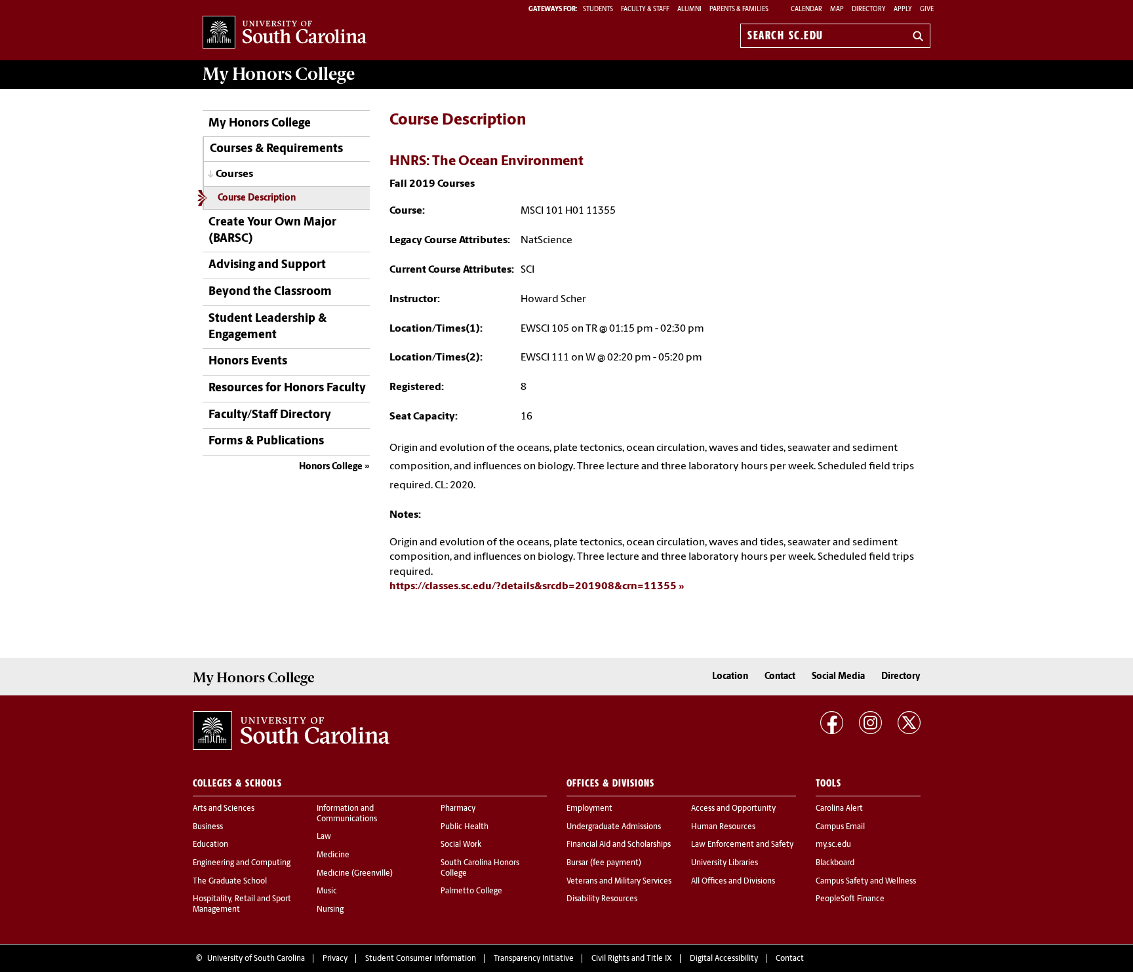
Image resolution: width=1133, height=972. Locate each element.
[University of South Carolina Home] (285, 33)
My (279, 74)
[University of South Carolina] (291, 731)
